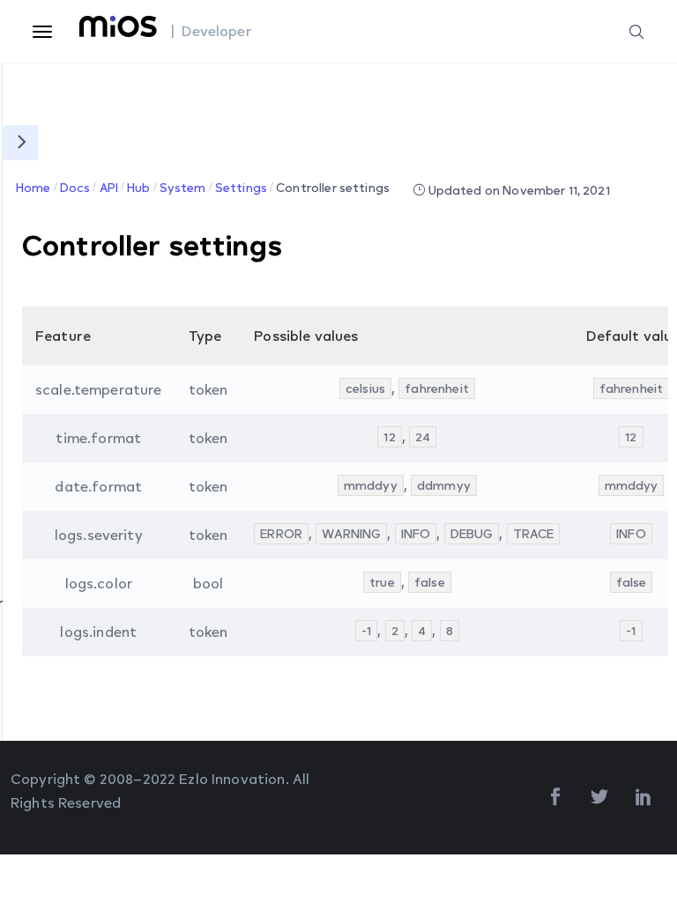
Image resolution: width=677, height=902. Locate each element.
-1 (366, 630)
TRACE (533, 533)
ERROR (281, 533)
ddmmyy (444, 484)
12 (389, 436)
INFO (416, 533)
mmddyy (371, 484)
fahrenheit (437, 388)
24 (422, 436)
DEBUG (472, 533)
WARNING (351, 533)
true (382, 581)
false (429, 581)
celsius (365, 388)
